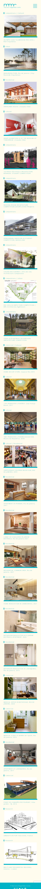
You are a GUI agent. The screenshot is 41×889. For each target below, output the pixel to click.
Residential (9, 80)
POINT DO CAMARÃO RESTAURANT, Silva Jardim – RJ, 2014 (19, 803)
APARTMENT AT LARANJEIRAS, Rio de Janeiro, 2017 (18, 769)
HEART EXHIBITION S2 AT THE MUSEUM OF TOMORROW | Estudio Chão (20, 139)
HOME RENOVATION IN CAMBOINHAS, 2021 (20, 604)
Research (9, 809)
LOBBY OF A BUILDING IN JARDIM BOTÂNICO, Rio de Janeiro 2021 (16, 538)
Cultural (21, 13)
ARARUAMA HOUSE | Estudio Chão (17, 106)
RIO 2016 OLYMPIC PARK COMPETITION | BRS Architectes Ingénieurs (20, 306)
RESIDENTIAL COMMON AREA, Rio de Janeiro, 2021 (18, 571)
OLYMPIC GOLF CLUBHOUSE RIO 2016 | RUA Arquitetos (19, 40)
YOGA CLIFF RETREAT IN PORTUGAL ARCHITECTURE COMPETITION (17, 339)
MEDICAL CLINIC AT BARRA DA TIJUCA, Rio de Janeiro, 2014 (20, 736)
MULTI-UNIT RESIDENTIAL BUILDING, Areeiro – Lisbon (18, 868)
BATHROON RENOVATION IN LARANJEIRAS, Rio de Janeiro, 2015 (20, 669)
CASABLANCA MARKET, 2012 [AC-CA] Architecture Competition (18, 272)
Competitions (10, 13)
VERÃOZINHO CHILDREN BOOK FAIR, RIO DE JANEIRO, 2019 (19, 471)
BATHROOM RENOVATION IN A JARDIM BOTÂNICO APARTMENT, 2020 (18, 636)
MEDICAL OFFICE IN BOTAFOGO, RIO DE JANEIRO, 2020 (19, 703)
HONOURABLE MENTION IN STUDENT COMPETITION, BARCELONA (18, 239)
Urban (7, 46)
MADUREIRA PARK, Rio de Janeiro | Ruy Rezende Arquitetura (19, 74)
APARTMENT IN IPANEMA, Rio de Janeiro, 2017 (19, 504)
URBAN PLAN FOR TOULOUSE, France (18, 835)
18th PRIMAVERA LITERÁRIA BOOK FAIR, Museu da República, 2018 (19, 437)
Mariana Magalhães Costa (12, 6)
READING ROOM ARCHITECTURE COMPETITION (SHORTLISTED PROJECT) (19, 206)
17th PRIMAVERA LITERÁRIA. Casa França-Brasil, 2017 (20, 404)
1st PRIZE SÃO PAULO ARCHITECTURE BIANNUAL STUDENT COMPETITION (18, 172)
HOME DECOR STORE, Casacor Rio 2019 (19, 372)
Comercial (9, 345)
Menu (35, 6)
